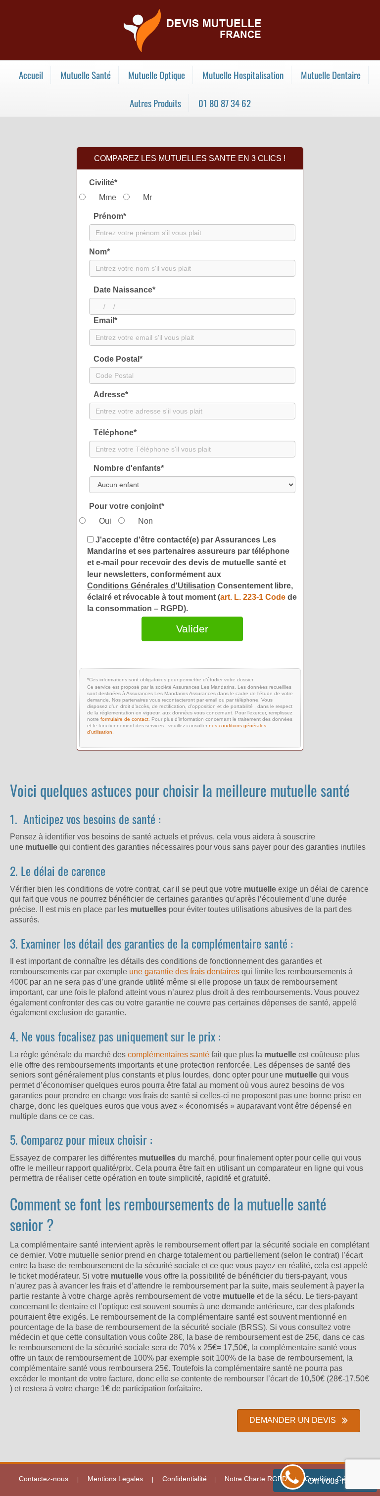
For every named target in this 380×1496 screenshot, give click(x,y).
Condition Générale (335, 1479)
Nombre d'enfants (129, 468)
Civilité (103, 182)
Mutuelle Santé (85, 75)
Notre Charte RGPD (256, 1479)
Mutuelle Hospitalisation (243, 75)
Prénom (110, 216)
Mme (107, 197)
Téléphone (115, 432)
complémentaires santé (168, 1054)
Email (105, 320)
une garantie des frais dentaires (184, 971)
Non (145, 521)
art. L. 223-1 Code (253, 597)
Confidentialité (184, 1479)
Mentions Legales (115, 1479)
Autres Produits (155, 103)
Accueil (31, 75)
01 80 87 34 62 (224, 103)
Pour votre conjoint (126, 506)
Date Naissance (124, 290)
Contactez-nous (43, 1479)
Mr (147, 197)
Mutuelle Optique (156, 75)
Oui (105, 521)
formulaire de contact (124, 719)
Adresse (111, 394)
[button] (298, 1420)
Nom (99, 252)
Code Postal (118, 359)
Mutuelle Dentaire (331, 75)
